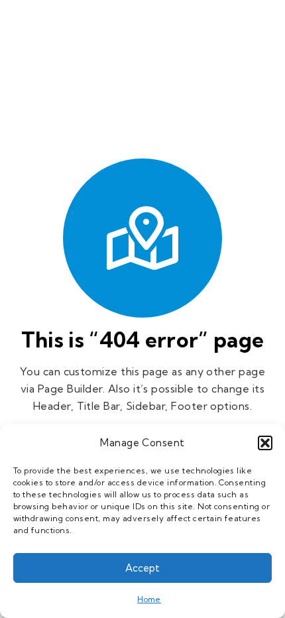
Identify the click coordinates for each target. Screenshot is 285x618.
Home (149, 599)
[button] (265, 443)
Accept (142, 568)
